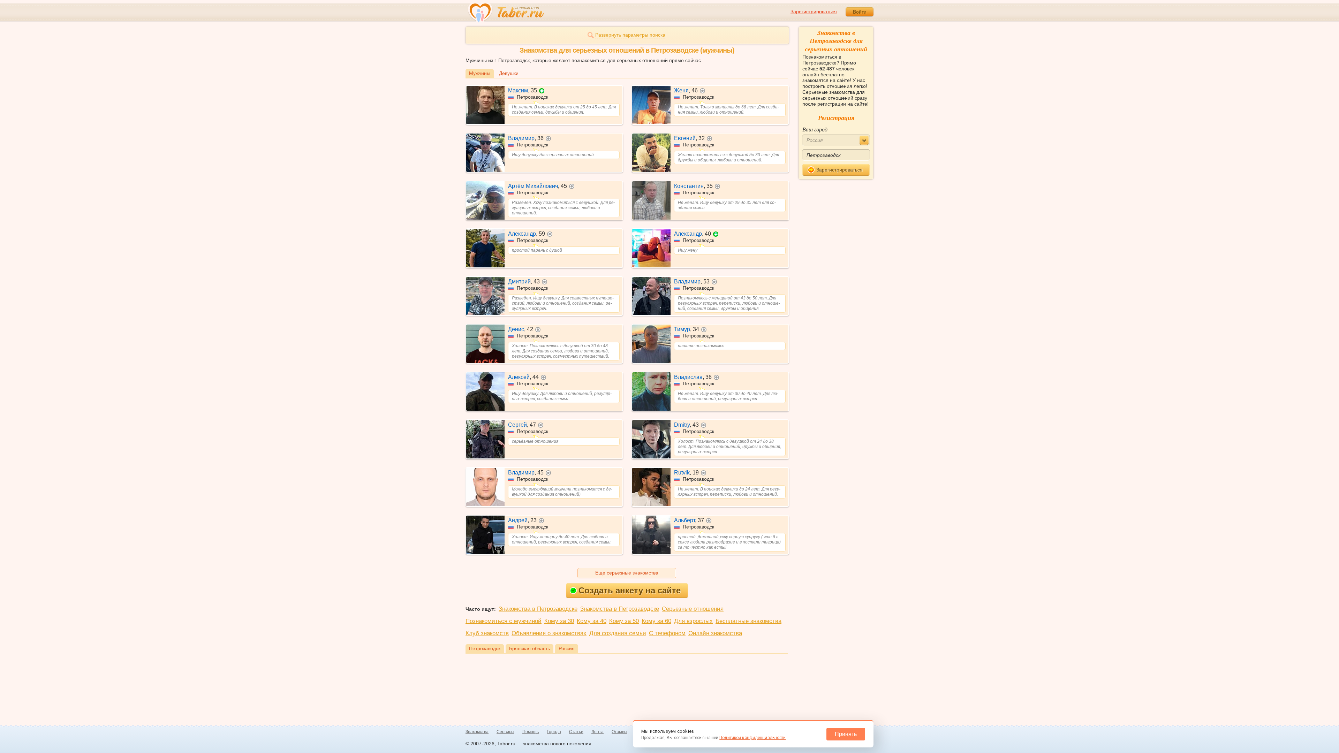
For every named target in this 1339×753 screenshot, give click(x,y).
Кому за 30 (559, 621)
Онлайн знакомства (715, 633)
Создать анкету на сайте (629, 590)
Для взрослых (693, 621)
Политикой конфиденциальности (752, 737)
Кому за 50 (624, 621)
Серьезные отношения (693, 609)
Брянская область (529, 648)
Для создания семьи (617, 633)
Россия (567, 648)
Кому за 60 (656, 621)
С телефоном (667, 633)
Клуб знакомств (487, 633)
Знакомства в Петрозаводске (538, 609)
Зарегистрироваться (813, 11)
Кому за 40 (591, 621)
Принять (846, 734)
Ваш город (814, 129)
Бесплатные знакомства (748, 621)
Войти (860, 12)
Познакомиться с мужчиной (504, 621)
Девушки (509, 73)
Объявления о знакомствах (549, 633)
